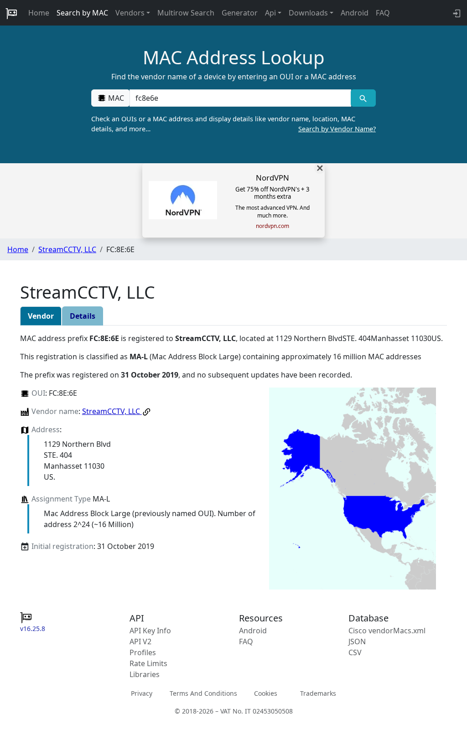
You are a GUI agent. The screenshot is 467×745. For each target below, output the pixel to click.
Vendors (130, 13)
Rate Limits (148, 663)
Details (82, 316)
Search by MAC (82, 13)
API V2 (140, 641)
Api (270, 13)
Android (354, 13)
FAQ (383, 13)
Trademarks (318, 692)
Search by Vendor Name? (337, 128)
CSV (355, 652)
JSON (357, 641)
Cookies (265, 692)
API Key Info (150, 631)
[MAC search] (363, 98)
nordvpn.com (272, 226)
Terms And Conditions (203, 692)
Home (38, 13)
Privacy (141, 692)
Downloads (308, 13)
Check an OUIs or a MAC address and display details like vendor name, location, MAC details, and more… (233, 123)
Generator (240, 13)
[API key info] (456, 12)
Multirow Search (185, 13)
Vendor (41, 316)
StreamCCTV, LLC (67, 249)
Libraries (145, 674)
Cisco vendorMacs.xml (386, 631)
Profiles (143, 652)
